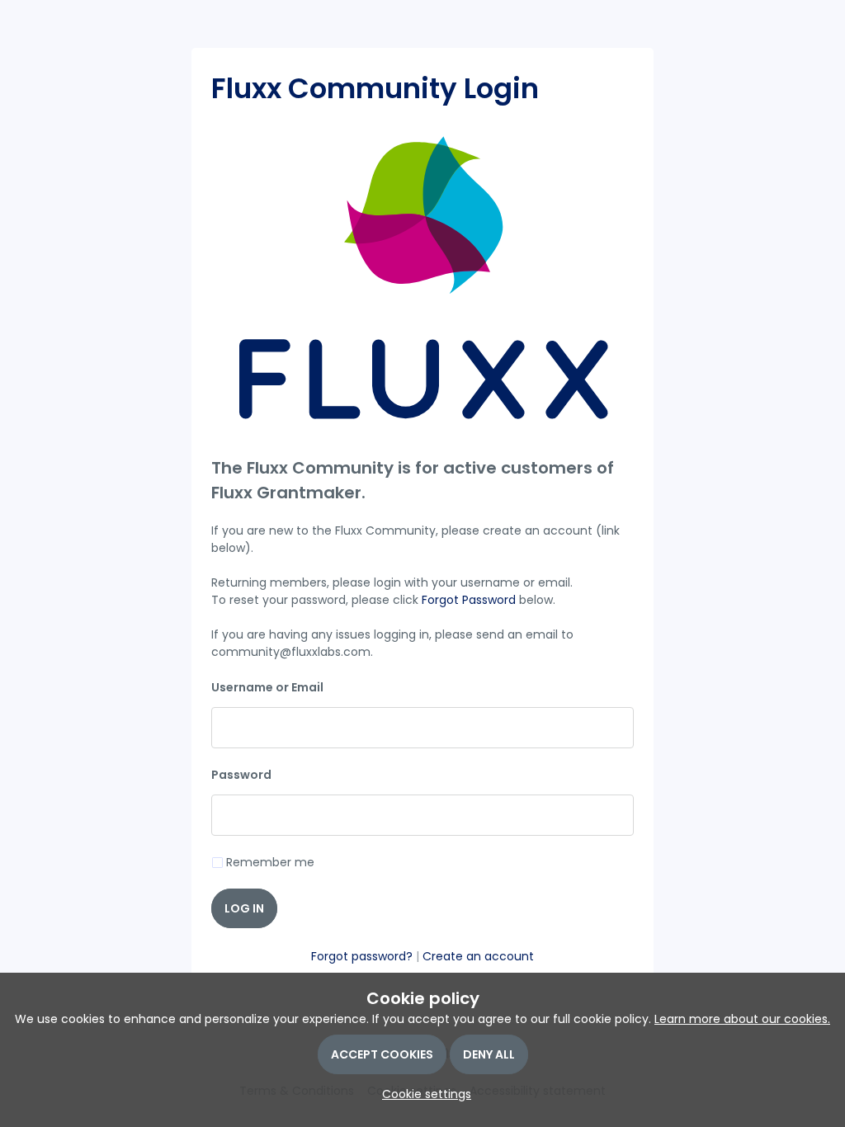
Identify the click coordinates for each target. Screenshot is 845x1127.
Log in (244, 908)
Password (241, 774)
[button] (422, 1094)
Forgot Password (469, 600)
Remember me (270, 862)
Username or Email (267, 687)
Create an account (478, 956)
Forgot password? (362, 956)
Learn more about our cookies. (742, 1019)
